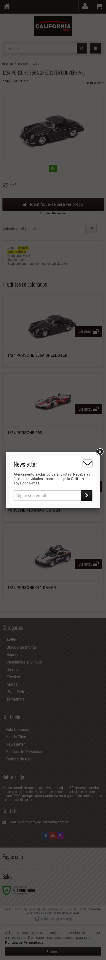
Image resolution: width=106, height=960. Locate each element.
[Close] (99, 451)
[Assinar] (86, 495)
